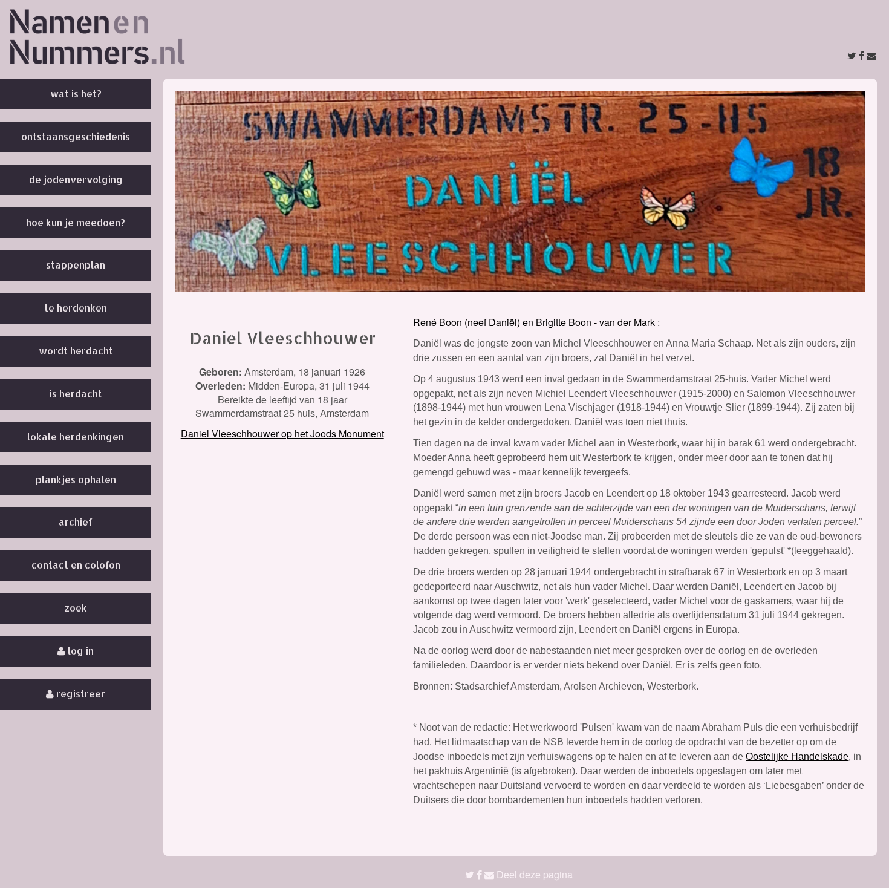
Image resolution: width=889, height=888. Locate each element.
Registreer (79, 693)
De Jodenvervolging (76, 179)
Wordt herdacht (76, 350)
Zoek (75, 607)
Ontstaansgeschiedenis (75, 136)
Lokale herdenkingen (75, 436)
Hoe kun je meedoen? (75, 222)
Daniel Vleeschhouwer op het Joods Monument (282, 433)
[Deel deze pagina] (861, 55)
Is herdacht (76, 393)
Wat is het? (76, 93)
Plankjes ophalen (76, 479)
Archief (76, 521)
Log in (79, 650)
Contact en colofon (75, 564)
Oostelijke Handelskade (797, 756)
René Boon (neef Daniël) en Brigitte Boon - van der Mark (534, 322)
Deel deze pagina (533, 874)
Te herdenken (75, 307)
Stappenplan (75, 264)
